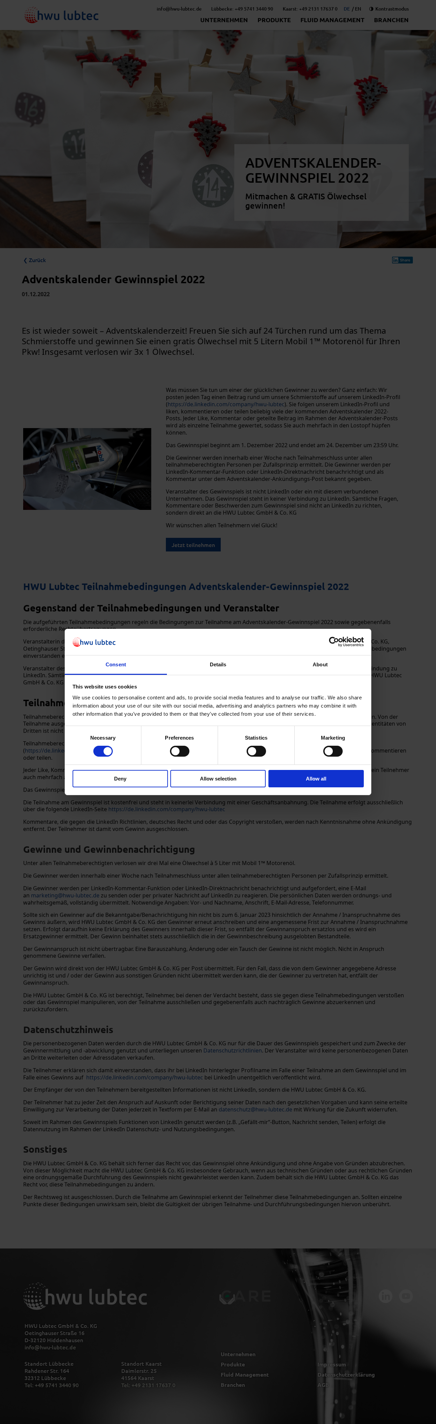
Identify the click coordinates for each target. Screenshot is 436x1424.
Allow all (316, 779)
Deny (120, 779)
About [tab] (320, 664)
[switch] (179, 751)
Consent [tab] (116, 664)
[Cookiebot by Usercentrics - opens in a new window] (334, 642)
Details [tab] (218, 664)
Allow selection (218, 779)
